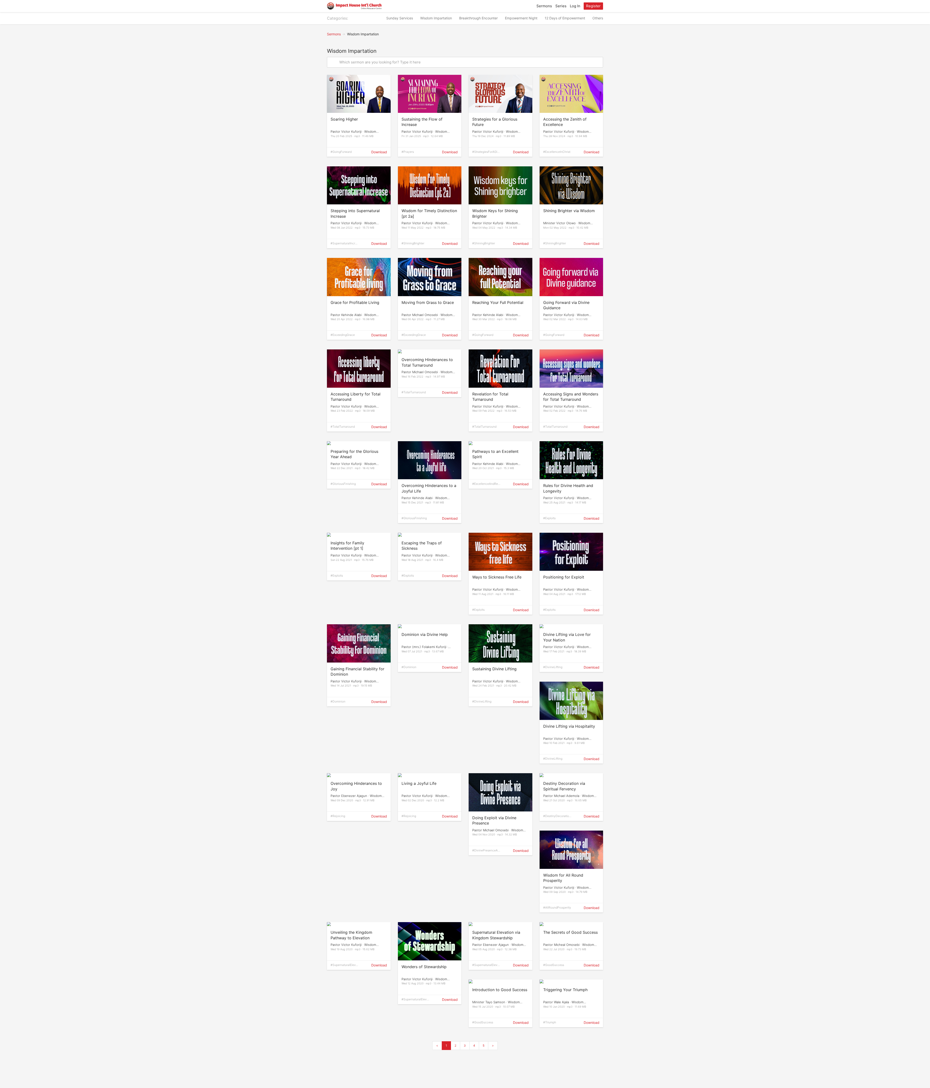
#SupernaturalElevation (344, 965)
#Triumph (549, 1022)
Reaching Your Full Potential (497, 302)
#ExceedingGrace (343, 335)
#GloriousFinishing (343, 484)
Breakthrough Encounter (478, 18)
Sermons (544, 6)
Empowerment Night (521, 18)
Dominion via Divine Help (425, 634)
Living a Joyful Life (419, 783)
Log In (575, 6)
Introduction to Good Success (499, 989)
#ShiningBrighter (413, 243)
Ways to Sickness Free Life (496, 577)
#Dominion (338, 701)
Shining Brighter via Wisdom (569, 210)
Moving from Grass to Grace (428, 302)
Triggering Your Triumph (565, 989)
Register (593, 6)
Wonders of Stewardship (424, 966)
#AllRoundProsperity (557, 907)
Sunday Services (399, 18)
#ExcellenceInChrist (556, 152)
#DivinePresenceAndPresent (485, 851)
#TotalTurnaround (343, 426)
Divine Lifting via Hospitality (569, 726)
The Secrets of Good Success (570, 932)
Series (560, 6)
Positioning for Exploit (563, 577)
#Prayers (408, 152)
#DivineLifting (481, 701)
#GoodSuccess (553, 965)
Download (379, 152)
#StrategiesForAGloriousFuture (486, 152)
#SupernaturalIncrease (344, 243)
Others (597, 18)
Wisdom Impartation (436, 18)
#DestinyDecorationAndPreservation (557, 816)
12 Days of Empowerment (565, 18)
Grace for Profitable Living (355, 302)
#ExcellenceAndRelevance (486, 484)
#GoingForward (341, 152)
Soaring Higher (344, 119)
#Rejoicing (338, 816)
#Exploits (549, 518)
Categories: (337, 18)
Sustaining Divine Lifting (494, 668)
